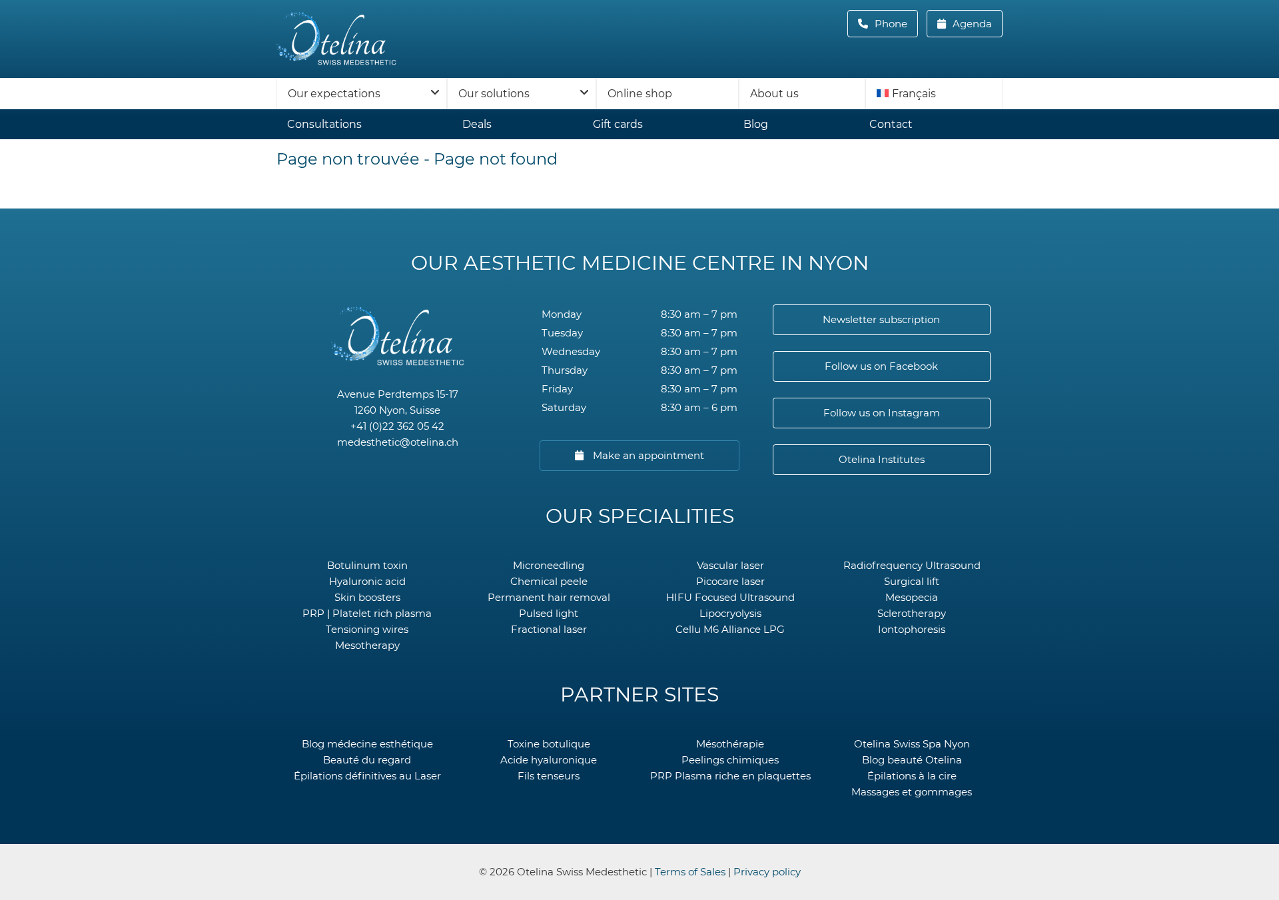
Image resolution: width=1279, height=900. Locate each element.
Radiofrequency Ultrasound (912, 565)
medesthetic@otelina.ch (397, 442)
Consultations (324, 124)
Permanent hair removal (549, 597)
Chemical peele (549, 581)
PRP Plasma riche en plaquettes (730, 775)
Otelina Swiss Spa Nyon (912, 743)
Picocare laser (730, 581)
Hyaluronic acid (367, 581)
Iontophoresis (911, 629)
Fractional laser (549, 629)
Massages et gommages (911, 791)
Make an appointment (647, 455)
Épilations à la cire (912, 775)
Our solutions (494, 93)
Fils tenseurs (549, 775)
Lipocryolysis (730, 613)
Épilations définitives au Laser (367, 775)
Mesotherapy (367, 645)
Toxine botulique (549, 743)
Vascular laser (730, 565)
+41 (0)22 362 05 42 (397, 426)
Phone (895, 23)
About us (774, 93)
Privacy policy (767, 871)
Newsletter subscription (881, 319)
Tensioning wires (367, 629)
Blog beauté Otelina (912, 759)
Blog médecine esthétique (367, 743)
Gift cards (618, 124)
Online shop (640, 93)
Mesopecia (911, 597)
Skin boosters (367, 597)
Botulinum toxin (367, 565)
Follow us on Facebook (881, 366)
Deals (477, 124)
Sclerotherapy (911, 613)
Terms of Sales (690, 871)
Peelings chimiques (730, 759)
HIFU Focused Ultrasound (730, 597)
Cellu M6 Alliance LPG (730, 629)
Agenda (971, 23)
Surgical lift (911, 581)
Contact (891, 124)
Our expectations (334, 93)
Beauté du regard (367, 759)
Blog (755, 124)
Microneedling (548, 565)
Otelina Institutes (882, 459)
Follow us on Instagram (881, 412)
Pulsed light (548, 613)
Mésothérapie (730, 743)
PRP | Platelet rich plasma (367, 613)
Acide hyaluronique (548, 759)
